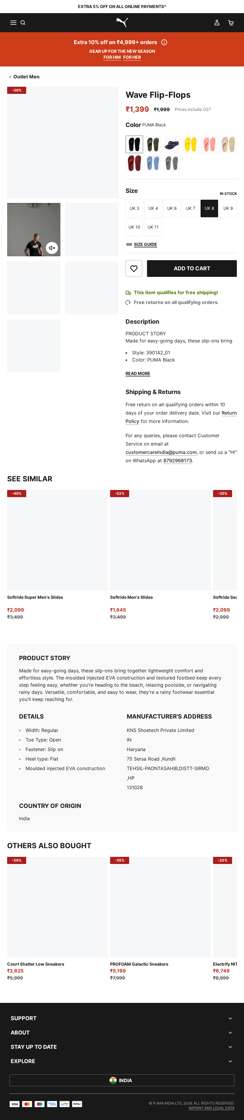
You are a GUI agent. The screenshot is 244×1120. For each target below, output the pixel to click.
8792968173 (177, 460)
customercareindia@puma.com (161, 452)
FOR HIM (112, 57)
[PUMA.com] (122, 23)
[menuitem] (211, 1108)
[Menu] (13, 23)
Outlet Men (26, 77)
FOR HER (132, 57)
